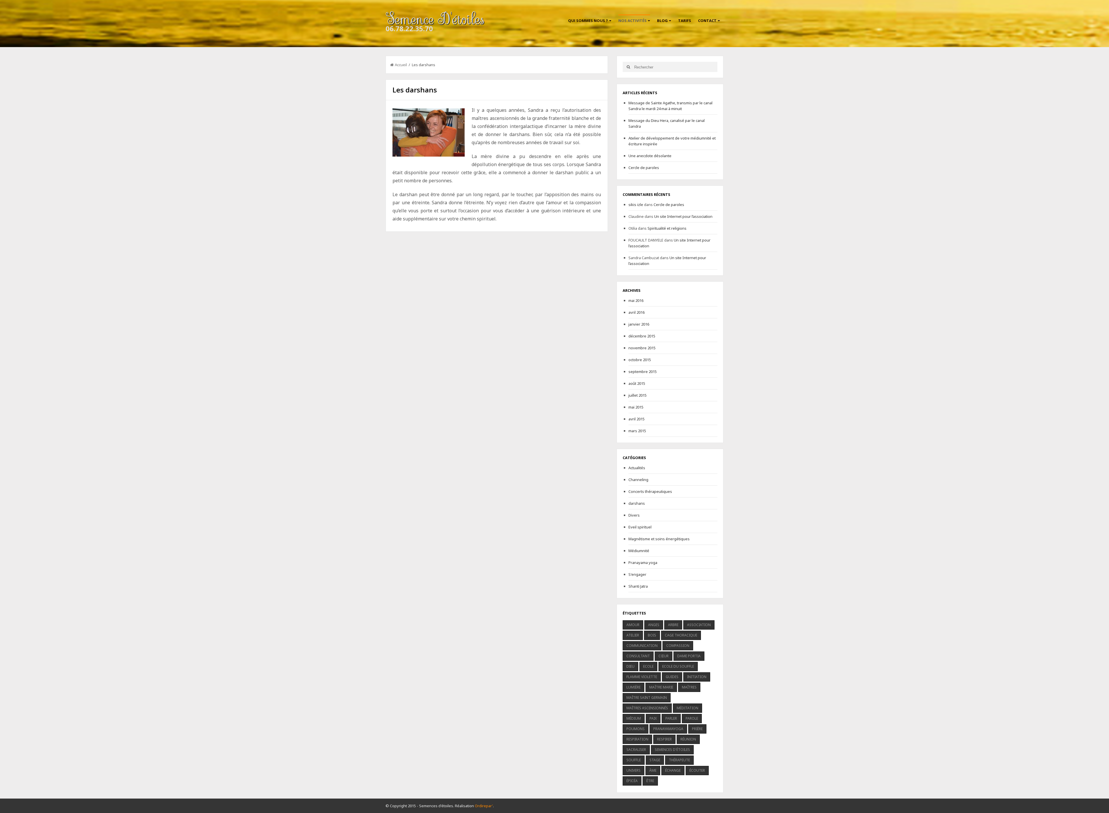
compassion (677, 645)
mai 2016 (635, 300)
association (699, 624)
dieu (630, 666)
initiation (696, 676)
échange (673, 770)
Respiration (637, 739)
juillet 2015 (637, 395)
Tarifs (684, 20)
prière (697, 728)
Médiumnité (638, 550)
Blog (662, 20)
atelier (632, 635)
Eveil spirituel (640, 527)
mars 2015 (637, 430)
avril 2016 (636, 312)
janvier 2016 (638, 324)
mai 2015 (635, 407)
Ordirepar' (484, 805)
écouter (697, 770)
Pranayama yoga (642, 562)
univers (633, 770)
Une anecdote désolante (649, 155)
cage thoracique (681, 635)
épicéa (632, 780)
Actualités (636, 467)
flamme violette (641, 676)
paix (653, 718)
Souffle (633, 760)
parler (671, 718)
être (650, 780)
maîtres (689, 687)
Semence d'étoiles (435, 19)
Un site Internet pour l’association (683, 216)
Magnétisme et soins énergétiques (659, 538)
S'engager (637, 574)
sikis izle (635, 204)
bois (652, 635)
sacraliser (636, 749)
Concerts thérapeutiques (650, 491)
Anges (653, 624)
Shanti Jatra (638, 586)
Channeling (638, 479)
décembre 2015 (641, 336)
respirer (664, 739)
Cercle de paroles (643, 167)
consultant (638, 656)
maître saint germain (646, 697)
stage (655, 760)
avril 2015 (636, 419)
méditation (687, 708)
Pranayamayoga (668, 728)
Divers (634, 515)
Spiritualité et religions (666, 228)
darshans (636, 503)
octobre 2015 (639, 359)
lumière (633, 687)
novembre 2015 (642, 347)
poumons (635, 728)
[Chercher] (628, 67)
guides (672, 676)
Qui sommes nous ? (588, 20)
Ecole (648, 666)
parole (692, 718)
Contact (707, 20)
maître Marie (661, 687)
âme (652, 770)
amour (632, 624)
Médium (633, 718)
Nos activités (632, 20)
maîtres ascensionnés (647, 708)
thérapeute (679, 760)
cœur (663, 656)
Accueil (401, 64)
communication (642, 645)
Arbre (673, 624)
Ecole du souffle (678, 666)
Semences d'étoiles (672, 749)
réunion (688, 739)
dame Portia (689, 656)
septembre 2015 (642, 371)
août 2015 (636, 383)
